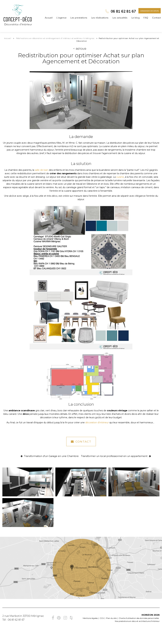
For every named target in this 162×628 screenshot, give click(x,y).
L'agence (61, 17)
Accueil (49, 17)
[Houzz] (71, 618)
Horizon (147, 614)
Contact (156, 17)
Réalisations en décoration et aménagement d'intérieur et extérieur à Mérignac (55, 38)
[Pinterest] (59, 618)
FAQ (145, 17)
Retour (81, 49)
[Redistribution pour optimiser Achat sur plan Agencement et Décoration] (81, 100)
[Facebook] (53, 618)
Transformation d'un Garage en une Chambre (51, 456)
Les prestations (78, 17)
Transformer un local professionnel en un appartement (114, 456)
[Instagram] (65, 618)
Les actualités (120, 17)
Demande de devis (149, 11)
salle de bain (41, 170)
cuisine (120, 177)
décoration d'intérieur (97, 422)
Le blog (135, 17)
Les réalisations (100, 17)
